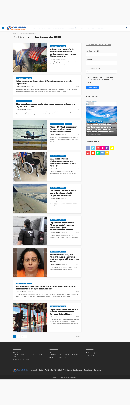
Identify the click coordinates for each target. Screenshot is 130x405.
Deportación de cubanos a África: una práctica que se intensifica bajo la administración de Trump (62, 226)
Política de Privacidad (101, 80)
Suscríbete (91, 28)
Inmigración (72, 28)
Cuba (49, 28)
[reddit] (93, 152)
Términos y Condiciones (72, 370)
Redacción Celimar (55, 59)
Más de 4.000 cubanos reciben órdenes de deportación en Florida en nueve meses (63, 129)
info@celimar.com (97, 353)
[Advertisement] (65, 12)
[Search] (126, 28)
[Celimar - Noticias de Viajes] (16, 28)
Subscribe (92, 87)
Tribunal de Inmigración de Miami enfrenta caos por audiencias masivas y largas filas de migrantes (63, 53)
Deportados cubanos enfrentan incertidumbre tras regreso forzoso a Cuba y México (64, 311)
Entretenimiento (59, 28)
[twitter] (93, 147)
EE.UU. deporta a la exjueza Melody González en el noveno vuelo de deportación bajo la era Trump (64, 258)
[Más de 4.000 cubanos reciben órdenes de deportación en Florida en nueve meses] (30, 135)
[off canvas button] (3, 28)
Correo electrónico (93, 68)
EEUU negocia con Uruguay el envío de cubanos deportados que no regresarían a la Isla (45, 105)
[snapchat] (112, 147)
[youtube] (88, 152)
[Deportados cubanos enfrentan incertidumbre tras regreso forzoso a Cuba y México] (30, 317)
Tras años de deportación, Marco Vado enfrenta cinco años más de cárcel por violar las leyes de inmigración (46, 287)
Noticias (42, 28)
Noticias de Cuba (36, 370)
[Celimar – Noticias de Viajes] (20, 370)
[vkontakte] (102, 152)
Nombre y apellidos (93, 51)
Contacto (101, 28)
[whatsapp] (97, 152)
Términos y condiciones (105, 77)
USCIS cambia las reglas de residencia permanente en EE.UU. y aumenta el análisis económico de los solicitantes (100, 128)
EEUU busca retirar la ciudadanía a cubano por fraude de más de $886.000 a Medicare (63, 162)
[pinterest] (97, 147)
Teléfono (89, 59)
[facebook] (88, 147)
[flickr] (102, 147)
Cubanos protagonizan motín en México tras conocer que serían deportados (44, 82)
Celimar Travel (97, 356)
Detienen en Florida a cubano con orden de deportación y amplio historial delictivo (63, 193)
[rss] (107, 152)
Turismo (82, 28)
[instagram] (107, 147)
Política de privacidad (53, 370)
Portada (33, 28)
